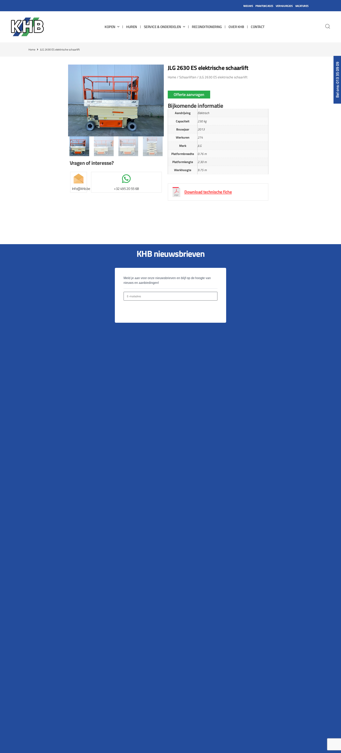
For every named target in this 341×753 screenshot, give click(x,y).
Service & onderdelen (162, 26)
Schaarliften (187, 77)
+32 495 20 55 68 (126, 188)
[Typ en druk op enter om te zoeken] (327, 27)
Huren (131, 26)
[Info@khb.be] (78, 179)
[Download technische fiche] (176, 192)
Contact (257, 26)
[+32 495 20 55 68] (126, 179)
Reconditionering (207, 26)
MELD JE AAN (137, 310)
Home (31, 49)
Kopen (110, 26)
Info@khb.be (81, 188)
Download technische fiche (208, 191)
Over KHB (236, 26)
